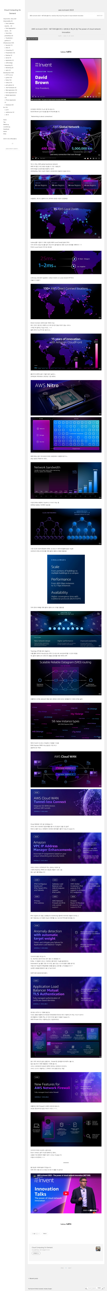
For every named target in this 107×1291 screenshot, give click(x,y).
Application (9, 60)
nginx (8, 70)
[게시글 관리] (39, 1233)
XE (7, 114)
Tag (4, 122)
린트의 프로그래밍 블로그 (10, 138)
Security (9, 45)
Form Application (11, 92)
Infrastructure (8, 43)
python (8, 77)
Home (5, 119)
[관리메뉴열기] (104, 1288)
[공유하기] (37, 1233)
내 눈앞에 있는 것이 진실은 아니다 (41, 1250)
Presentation (10, 52)
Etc (5, 107)
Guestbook (6, 129)
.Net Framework (10, 87)
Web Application (11, 90)
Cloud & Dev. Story (9, 18)
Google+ (50, 1288)
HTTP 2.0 (9, 75)
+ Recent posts (33, 1278)
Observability (8, 21)
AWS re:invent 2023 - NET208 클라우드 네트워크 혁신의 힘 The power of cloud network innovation (56, 15)
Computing (9, 50)
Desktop (8, 55)
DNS (7, 47)
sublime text (9, 112)
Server (8, 57)
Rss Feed (30, 1288)
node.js (8, 82)
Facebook (41, 1288)
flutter (8, 80)
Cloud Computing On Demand (42, 1247)
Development (8, 72)
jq (7, 109)
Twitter (36, 1288)
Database (9, 105)
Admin (5, 131)
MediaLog (6, 124)
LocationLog (6, 126)
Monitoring (9, 67)
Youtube (46, 1288)
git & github (9, 85)
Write (4, 134)
